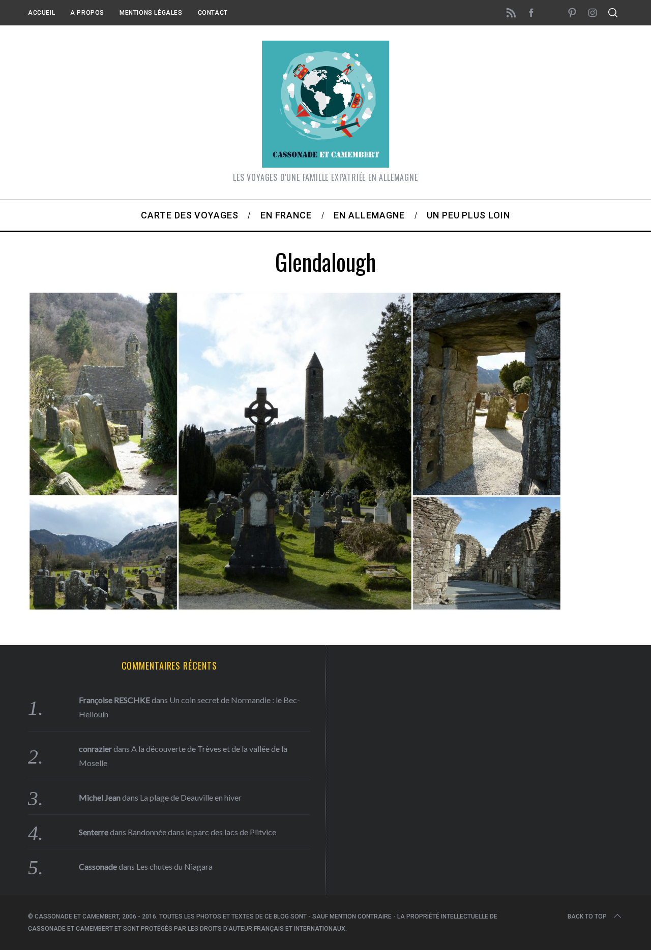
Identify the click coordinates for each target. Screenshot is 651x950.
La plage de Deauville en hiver (191, 797)
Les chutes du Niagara (174, 866)
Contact (213, 12)
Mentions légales (151, 12)
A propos (87, 12)
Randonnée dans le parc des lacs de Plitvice (202, 832)
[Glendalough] (295, 607)
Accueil (41, 12)
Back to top (587, 916)
